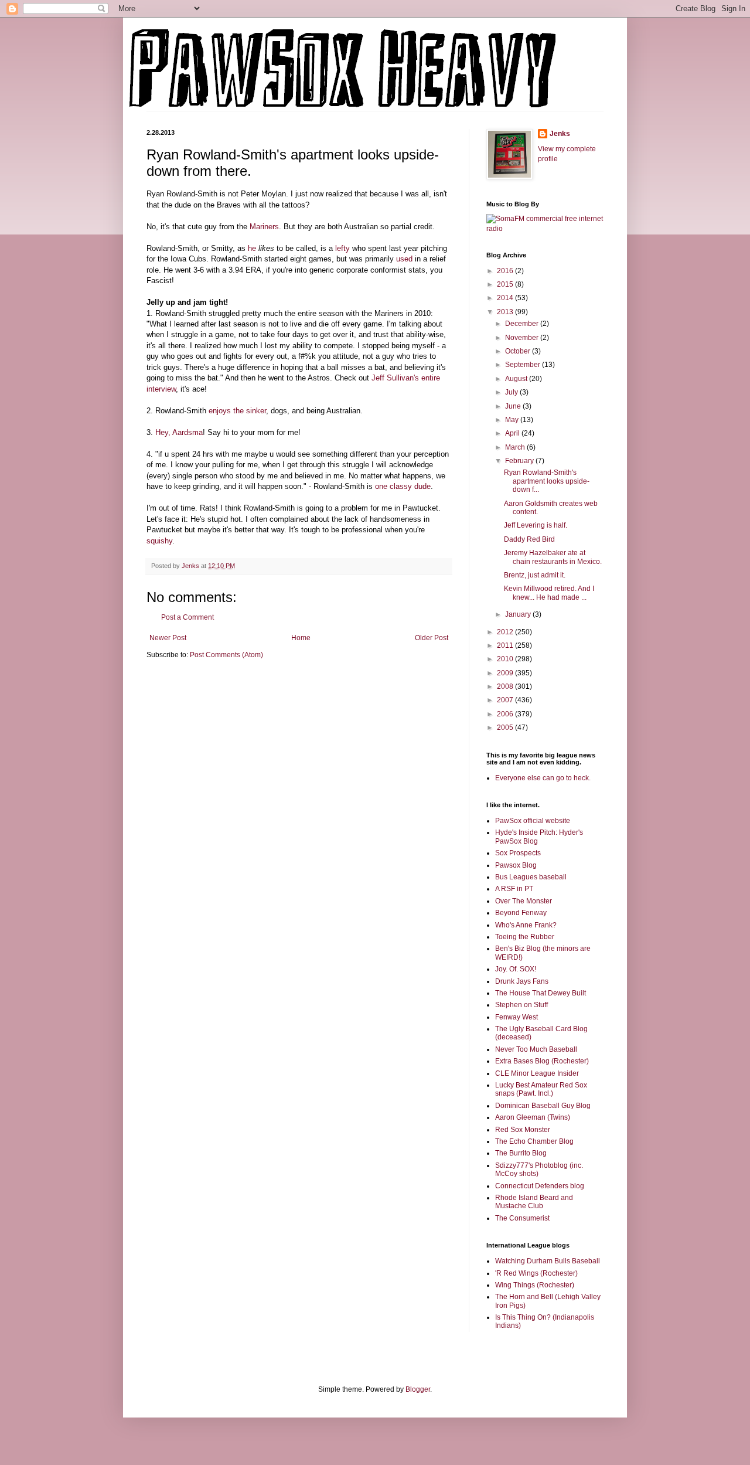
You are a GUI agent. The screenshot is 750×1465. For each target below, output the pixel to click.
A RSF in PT (514, 889)
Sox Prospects (518, 853)
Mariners (264, 226)
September (523, 365)
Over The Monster (523, 901)
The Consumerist (522, 1218)
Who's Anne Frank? (526, 925)
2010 (506, 659)
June (514, 406)
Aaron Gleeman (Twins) (532, 1117)
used (404, 258)
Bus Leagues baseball (531, 877)
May (512, 420)
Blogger (417, 1389)
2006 (506, 714)
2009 (506, 673)
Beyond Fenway (521, 913)
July (512, 392)
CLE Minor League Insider (537, 1073)
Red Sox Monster (522, 1130)
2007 (506, 700)
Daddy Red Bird (529, 539)
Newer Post (167, 638)
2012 (506, 632)
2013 (506, 312)
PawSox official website (532, 821)
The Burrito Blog (521, 1153)
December (522, 323)
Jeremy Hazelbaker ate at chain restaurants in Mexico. (553, 557)
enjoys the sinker (237, 410)
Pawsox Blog (516, 865)
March (516, 447)
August (517, 379)
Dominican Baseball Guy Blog (543, 1106)
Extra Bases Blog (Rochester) (542, 1061)
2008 (506, 686)
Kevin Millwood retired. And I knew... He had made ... (549, 592)
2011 (506, 645)
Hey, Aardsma (179, 432)
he (252, 248)
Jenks (560, 134)
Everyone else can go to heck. (543, 778)
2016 (506, 271)
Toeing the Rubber (524, 937)
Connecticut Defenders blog (539, 1186)
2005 (506, 727)
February (520, 461)
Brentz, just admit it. (534, 575)
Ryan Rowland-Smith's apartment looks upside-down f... (546, 481)
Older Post (431, 638)
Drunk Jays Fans (521, 981)
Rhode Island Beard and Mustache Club (534, 1202)
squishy (159, 540)
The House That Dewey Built (540, 993)
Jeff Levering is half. (535, 525)
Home (301, 638)
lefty (342, 248)
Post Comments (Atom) (226, 655)
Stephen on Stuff (521, 1005)
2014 (506, 298)
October (518, 351)
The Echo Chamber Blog (534, 1141)
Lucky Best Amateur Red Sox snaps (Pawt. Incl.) (541, 1089)
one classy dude (403, 486)
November (522, 338)
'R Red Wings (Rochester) (536, 1273)
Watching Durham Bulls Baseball (547, 1261)
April (513, 433)
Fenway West (516, 1017)
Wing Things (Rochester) (534, 1285)
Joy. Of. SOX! (515, 969)
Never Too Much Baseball (536, 1049)
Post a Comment (187, 617)
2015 (506, 284)
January (519, 614)
